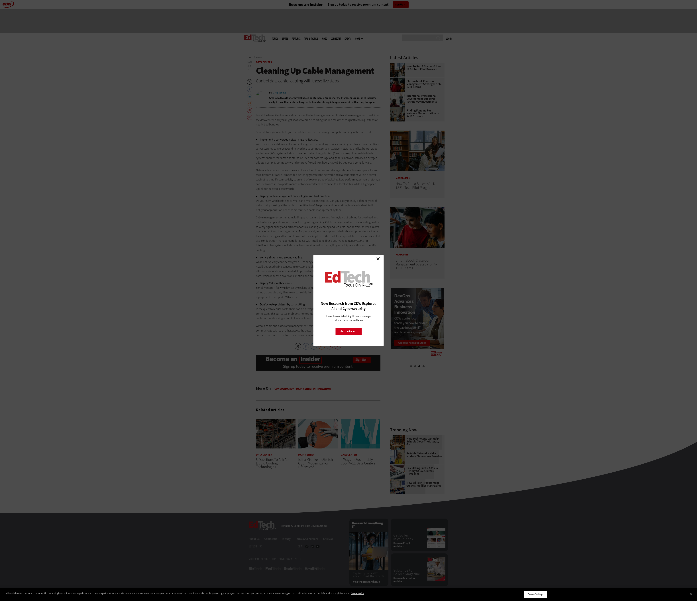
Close (378, 258)
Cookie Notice (357, 593)
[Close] (691, 594)
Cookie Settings (535, 594)
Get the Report (348, 331)
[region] (348, 594)
